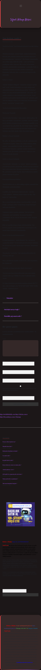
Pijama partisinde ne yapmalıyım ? (10, 479)
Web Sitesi (5, 377)
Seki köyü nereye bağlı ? (12, 309)
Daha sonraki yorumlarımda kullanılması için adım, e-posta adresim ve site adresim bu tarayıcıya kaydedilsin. (19, 389)
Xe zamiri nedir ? (6, 455)
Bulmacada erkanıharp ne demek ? (10, 451)
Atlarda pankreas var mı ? (8, 469)
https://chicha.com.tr (21, 414)
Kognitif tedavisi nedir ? (8, 460)
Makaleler (9, 298)
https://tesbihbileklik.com (7, 414)
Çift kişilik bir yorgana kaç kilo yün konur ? (12, 474)
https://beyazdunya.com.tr (7, 417)
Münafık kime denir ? (7, 446)
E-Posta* (5, 369)
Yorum (4, 338)
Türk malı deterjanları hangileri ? (10, 483)
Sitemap (18, 417)
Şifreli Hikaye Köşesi (20, 20)
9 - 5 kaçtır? (6, 394)
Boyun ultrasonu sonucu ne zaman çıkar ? (12, 465)
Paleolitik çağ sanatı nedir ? (13, 316)
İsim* (4, 360)
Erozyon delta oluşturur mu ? (9, 441)
